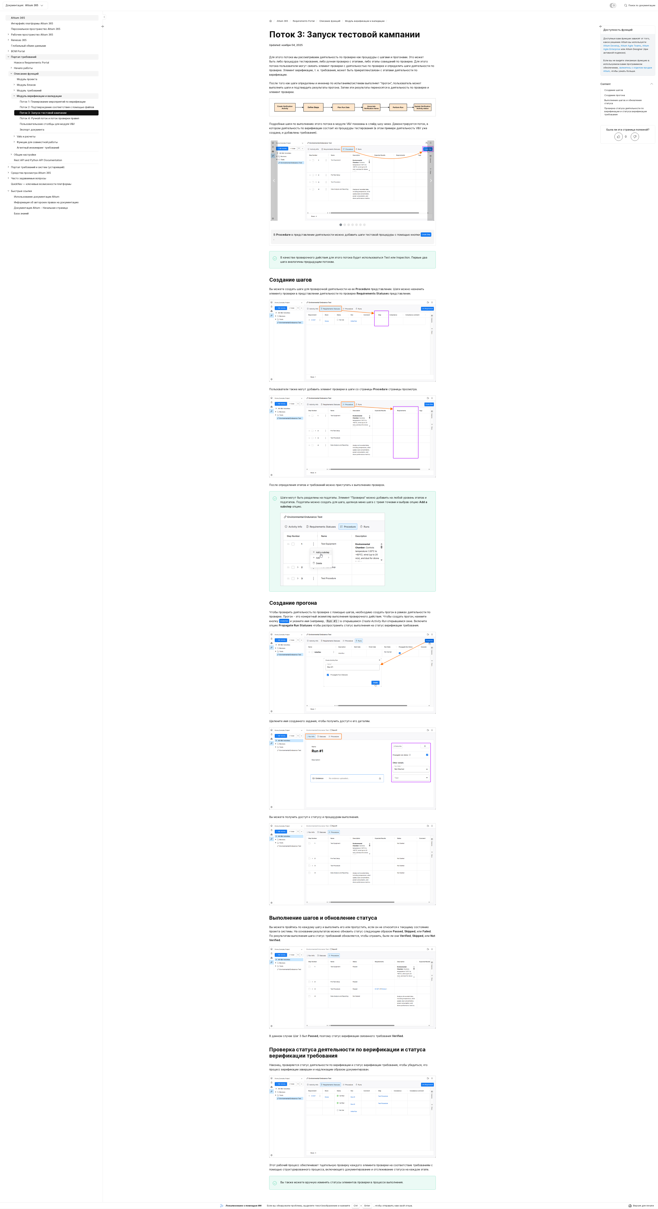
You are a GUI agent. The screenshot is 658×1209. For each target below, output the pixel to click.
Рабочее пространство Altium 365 (32, 34)
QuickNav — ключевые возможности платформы (41, 184)
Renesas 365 (19, 40)
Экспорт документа (32, 129)
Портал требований (23, 56)
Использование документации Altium (36, 196)
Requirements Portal (304, 21)
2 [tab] (344, 224)
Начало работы (23, 68)
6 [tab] (360, 224)
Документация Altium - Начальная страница (41, 207)
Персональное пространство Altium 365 (35, 29)
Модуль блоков (26, 84)
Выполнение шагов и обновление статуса (623, 102)
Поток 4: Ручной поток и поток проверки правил (49, 118)
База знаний (21, 213)
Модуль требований (29, 90)
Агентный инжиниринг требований (38, 147)
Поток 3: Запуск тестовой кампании (43, 112)
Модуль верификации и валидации (365, 21)
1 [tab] (340, 224)
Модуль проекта (27, 79)
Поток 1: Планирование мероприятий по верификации (53, 101)
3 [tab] (348, 224)
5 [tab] (356, 224)
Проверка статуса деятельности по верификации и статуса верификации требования (625, 111)
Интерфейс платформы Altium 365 (32, 23)
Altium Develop (611, 45)
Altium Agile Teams (631, 45)
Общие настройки (25, 154)
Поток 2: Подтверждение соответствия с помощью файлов (57, 107)
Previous (274, 180)
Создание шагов (613, 90)
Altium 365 (282, 21)
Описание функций (329, 21)
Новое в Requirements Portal (31, 62)
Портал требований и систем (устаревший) (38, 167)
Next (430, 180)
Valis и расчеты (26, 136)
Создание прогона (614, 95)
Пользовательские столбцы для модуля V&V (47, 124)
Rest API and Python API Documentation (38, 160)
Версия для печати (643, 1205)
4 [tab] (352, 224)
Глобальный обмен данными (28, 45)
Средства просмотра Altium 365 (31, 172)
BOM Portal (18, 51)
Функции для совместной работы (37, 142)
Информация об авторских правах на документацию (46, 202)
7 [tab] (364, 224)
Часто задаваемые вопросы (28, 178)
